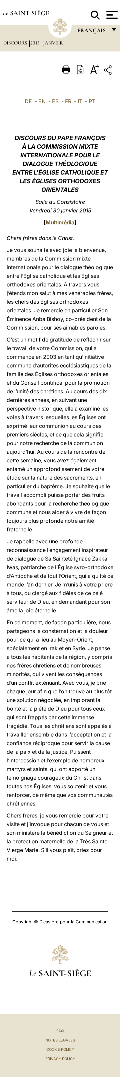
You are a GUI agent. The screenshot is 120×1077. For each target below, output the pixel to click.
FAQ (60, 1031)
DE (28, 101)
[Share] (108, 71)
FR (68, 101)
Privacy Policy (60, 1058)
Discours (15, 43)
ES (55, 101)
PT (92, 101)
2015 (35, 43)
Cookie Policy (60, 1049)
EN (42, 101)
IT (80, 101)
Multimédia (60, 222)
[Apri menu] (111, 15)
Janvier (53, 43)
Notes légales (60, 1040)
